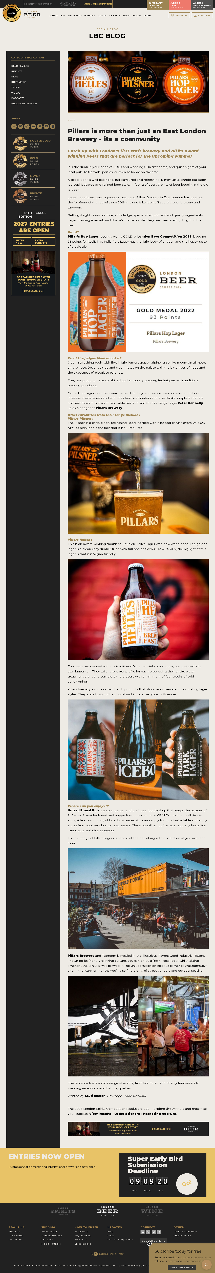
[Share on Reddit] (27, 126)
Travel (16, 87)
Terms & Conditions (186, 1231)
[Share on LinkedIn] (33, 126)
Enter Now (20, 241)
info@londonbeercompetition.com (96, 1265)
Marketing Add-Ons (160, 1113)
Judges (102, 15)
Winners (89, 15)
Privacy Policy (182, 1235)
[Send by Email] (46, 126)
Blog (126, 15)
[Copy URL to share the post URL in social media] (52, 126)
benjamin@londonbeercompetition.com (47, 1265)
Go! (186, 1183)
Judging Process (51, 1235)
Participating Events (120, 1239)
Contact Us (15, 1239)
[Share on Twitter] (20, 126)
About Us (14, 1231)
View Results (100, 1113)
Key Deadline (83, 1235)
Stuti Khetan (95, 1096)
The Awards (16, 1235)
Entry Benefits (41, 241)
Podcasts (17, 98)
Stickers (115, 15)
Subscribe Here (153, 1241)
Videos (137, 15)
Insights (16, 71)
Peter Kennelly (190, 403)
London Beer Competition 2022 (164, 236)
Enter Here (81, 1231)
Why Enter (81, 1239)
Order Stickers (127, 1113)
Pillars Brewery (109, 408)
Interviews (18, 82)
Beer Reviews (20, 66)
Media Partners (51, 1244)
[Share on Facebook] (14, 126)
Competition (57, 15)
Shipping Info (83, 1244)
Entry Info (75, 15)
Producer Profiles (24, 103)
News (14, 76)
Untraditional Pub (83, 810)
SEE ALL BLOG (107, 29)
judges (90, 358)
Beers (147, 15)
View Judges (49, 1231)
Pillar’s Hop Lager (83, 236)
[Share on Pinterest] (39, 126)
